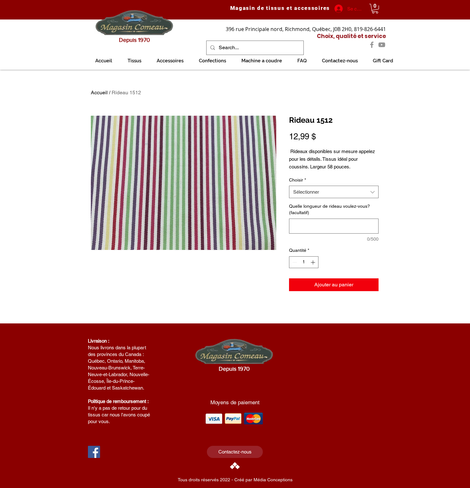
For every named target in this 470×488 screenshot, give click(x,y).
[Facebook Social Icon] (94, 452)
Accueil (99, 92)
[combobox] (334, 192)
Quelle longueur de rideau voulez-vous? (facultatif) (329, 209)
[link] (375, 8)
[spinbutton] (303, 262)
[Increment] (313, 262)
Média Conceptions (273, 479)
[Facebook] (372, 45)
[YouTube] (382, 45)
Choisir (297, 179)
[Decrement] (294, 262)
